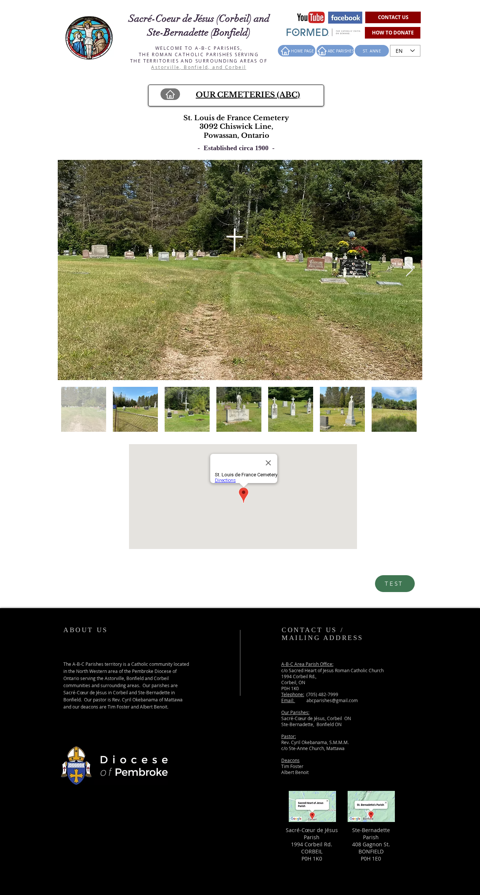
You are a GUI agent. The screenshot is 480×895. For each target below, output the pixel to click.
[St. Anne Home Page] (170, 94)
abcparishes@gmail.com (332, 700)
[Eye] (311, 17)
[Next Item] (409, 270)
